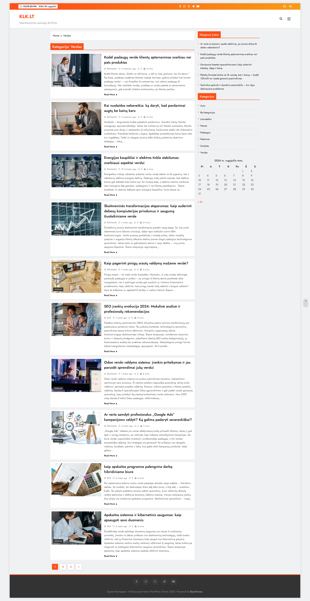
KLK (109, 317)
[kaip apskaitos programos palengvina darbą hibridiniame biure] (76, 479)
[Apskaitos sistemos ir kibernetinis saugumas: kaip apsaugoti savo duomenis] (76, 527)
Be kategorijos (207, 112)
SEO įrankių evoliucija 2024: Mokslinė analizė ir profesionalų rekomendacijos (142, 309)
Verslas (58, 83)
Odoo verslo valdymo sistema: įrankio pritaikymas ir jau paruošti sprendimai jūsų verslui (147, 365)
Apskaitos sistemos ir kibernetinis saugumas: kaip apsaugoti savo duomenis (142, 517)
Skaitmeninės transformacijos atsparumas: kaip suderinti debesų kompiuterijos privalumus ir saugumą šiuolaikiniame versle (148, 211)
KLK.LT (26, 16)
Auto (202, 106)
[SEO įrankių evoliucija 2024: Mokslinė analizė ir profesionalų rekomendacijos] (76, 319)
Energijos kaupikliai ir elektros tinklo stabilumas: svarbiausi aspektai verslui (141, 160)
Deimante (112, 68)
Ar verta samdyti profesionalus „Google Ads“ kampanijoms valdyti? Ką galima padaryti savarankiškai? (148, 417)
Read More (109, 94)
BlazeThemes (196, 591)
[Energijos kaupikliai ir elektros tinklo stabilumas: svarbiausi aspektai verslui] (76, 170)
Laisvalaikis (206, 119)
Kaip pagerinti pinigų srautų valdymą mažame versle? (146, 263)
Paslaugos (205, 132)
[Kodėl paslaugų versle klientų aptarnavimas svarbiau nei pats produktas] (76, 70)
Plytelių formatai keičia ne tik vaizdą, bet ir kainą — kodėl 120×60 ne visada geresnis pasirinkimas (229, 76)
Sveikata (204, 146)
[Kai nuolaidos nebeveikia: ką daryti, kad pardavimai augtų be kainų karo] (76, 118)
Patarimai (205, 139)
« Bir (200, 202)
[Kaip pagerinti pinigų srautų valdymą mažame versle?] (76, 276)
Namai (203, 126)
